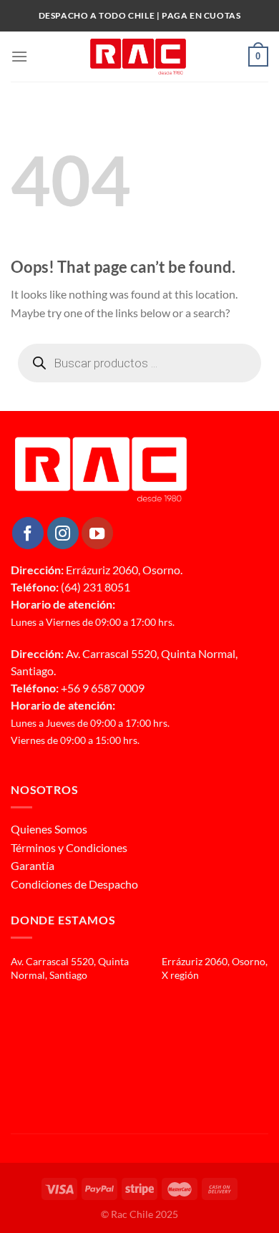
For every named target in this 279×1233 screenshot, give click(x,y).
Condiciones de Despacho (74, 884)
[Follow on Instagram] (63, 532)
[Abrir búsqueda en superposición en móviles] (139, 363)
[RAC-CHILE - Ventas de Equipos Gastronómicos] (138, 57)
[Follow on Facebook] (28, 532)
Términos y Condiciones (69, 847)
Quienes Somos (49, 829)
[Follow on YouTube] (97, 532)
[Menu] (19, 56)
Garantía (32, 865)
